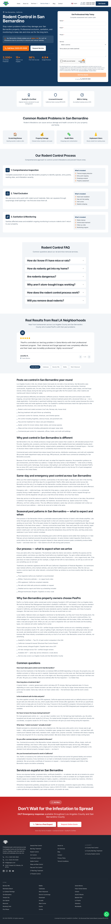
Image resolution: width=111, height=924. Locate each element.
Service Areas (44, 3)
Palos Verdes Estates (81, 888)
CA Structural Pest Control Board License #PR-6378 (93, 918)
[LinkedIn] (4, 871)
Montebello (78, 906)
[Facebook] (10, 871)
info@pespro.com (10, 862)
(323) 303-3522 (88, 4)
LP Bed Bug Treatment (36, 870)
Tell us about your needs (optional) (69, 48)
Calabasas (46, 367)
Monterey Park (7, 906)
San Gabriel (6, 900)
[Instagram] (7, 871)
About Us (25, 3)
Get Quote (102, 3)
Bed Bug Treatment (35, 848)
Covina (41, 909)
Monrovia (5, 903)
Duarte (41, 906)
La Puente (78, 900)
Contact (60, 3)
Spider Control (34, 861)
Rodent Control (34, 852)
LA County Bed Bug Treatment (93, 850)
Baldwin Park (78, 897)
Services (33, 3)
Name (62, 20)
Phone (62, 34)
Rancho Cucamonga (44, 894)
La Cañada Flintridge (9, 891)
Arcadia (41, 900)
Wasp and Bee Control (36, 864)
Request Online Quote (69, 824)
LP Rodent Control (35, 873)
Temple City (6, 897)
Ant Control (33, 855)
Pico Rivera (6, 909)
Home (18, 3)
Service (62, 41)
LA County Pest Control (91, 847)
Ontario (77, 891)
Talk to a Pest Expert (44, 824)
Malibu (65, 367)
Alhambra (77, 903)
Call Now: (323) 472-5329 (17, 48)
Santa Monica (35, 367)
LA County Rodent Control (92, 854)
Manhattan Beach (8, 888)
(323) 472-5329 (89, 2)
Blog (54, 3)
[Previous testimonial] (80, 357)
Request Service (38, 48)
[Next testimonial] (89, 357)
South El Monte (79, 894)
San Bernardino (7, 894)
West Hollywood (75, 367)
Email (62, 27)
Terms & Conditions (83, 70)
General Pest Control (36, 845)
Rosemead (42, 897)
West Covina (42, 903)
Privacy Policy (92, 70)
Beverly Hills (55, 367)
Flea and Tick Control (36, 867)
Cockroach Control (35, 858)
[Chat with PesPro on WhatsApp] (106, 914)
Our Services (61, 848)
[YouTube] (13, 871)
